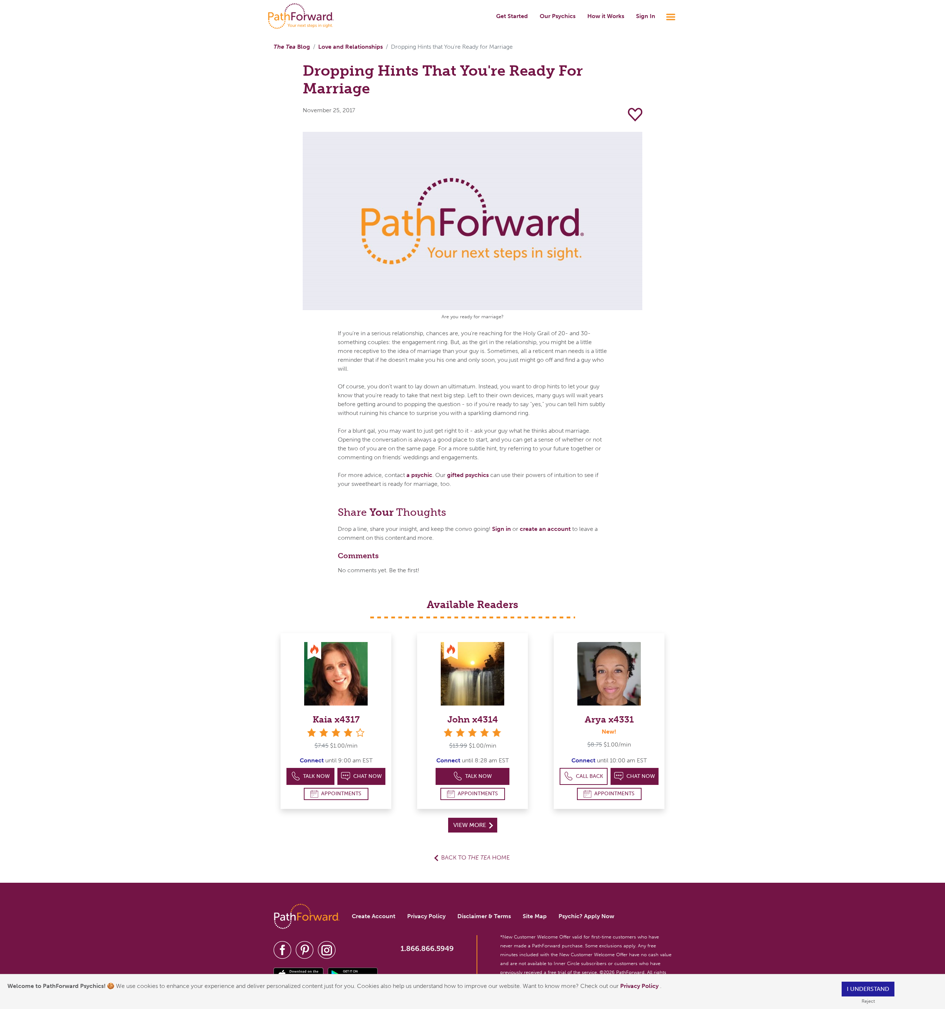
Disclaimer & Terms (484, 916)
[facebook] (282, 949)
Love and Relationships (350, 46)
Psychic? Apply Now (586, 916)
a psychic (419, 474)
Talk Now (316, 776)
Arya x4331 (609, 719)
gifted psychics (468, 474)
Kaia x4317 (336, 719)
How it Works (605, 16)
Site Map (535, 916)
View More (470, 824)
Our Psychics (557, 16)
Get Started (512, 16)
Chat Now (367, 776)
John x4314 (472, 719)
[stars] (472, 732)
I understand (868, 988)
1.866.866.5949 (427, 948)
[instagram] (327, 949)
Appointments (341, 793)
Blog (292, 46)
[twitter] (304, 949)
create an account (545, 528)
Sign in (501, 528)
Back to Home (475, 857)
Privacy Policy (640, 985)
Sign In (645, 16)
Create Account (373, 916)
